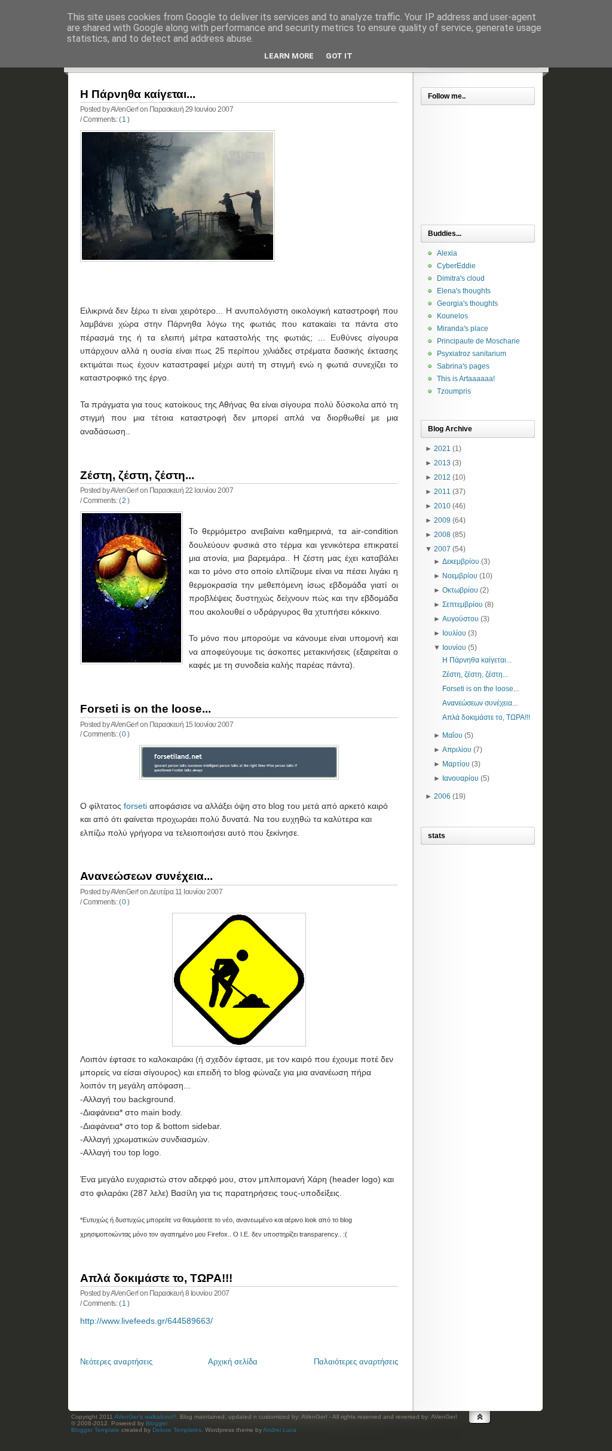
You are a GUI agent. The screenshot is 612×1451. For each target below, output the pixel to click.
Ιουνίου (454, 647)
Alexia (447, 253)
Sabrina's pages (463, 366)
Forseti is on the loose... (145, 709)
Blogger (156, 1423)
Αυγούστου (460, 619)
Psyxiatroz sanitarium (471, 353)
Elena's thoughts (464, 291)
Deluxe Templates (176, 1430)
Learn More (289, 55)
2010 (442, 506)
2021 (442, 448)
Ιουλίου (454, 633)
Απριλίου (457, 750)
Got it (339, 55)
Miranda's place (462, 328)
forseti (135, 806)
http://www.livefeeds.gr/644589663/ (146, 1321)
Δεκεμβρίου (460, 561)
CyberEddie (456, 266)
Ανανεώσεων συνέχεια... (146, 876)
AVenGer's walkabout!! (145, 1416)
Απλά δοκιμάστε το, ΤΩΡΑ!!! (156, 1278)
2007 (442, 549)
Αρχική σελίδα (233, 1361)
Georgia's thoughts (467, 303)
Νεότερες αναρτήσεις (116, 1361)
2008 (442, 534)
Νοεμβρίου (460, 576)
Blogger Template (95, 1430)
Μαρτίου (456, 764)
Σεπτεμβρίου (462, 604)
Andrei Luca (279, 1430)
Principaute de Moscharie (478, 341)
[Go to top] (480, 1429)
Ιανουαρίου (460, 778)
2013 (442, 463)
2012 (442, 477)
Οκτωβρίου (460, 590)
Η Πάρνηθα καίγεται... (137, 94)
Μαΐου (452, 735)
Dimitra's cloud (461, 278)
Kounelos (452, 316)
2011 (442, 491)
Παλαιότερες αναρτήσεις (356, 1361)
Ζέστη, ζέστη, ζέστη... (137, 475)
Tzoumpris (454, 391)
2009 (442, 520)
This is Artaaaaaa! (466, 379)
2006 (442, 796)
